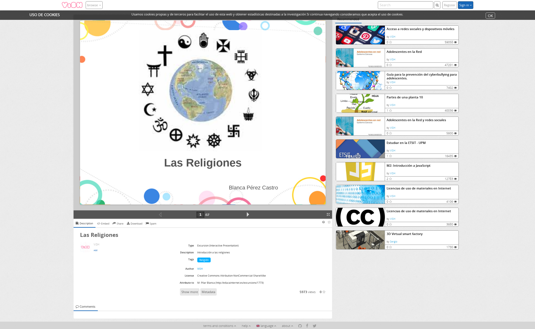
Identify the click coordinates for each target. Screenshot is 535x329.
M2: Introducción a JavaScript (409, 166)
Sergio (393, 241)
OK (490, 15)
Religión (204, 260)
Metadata (208, 292)
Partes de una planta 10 (405, 97)
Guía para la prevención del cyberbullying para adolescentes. (422, 76)
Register (449, 5)
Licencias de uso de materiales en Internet (419, 188)
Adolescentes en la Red (404, 52)
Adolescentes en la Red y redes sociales (416, 120)
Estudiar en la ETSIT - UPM (406, 143)
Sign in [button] (464, 5)
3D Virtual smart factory (405, 234)
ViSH (392, 36)
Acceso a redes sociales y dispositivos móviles (420, 29)
